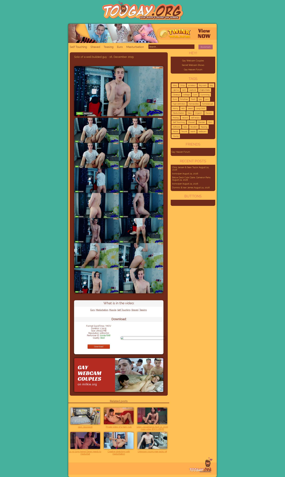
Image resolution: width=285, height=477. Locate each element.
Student (193, 127)
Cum (195, 94)
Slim (210, 122)
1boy (175, 85)
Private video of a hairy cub (119, 427)
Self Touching (78, 46)
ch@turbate (204, 90)
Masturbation (135, 46)
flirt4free (184, 99)
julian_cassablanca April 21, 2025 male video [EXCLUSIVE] (152, 428)
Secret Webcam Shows (193, 65)
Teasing (108, 46)
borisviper (177, 173)
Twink (175, 131)
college (186, 94)
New (190, 113)
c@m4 (176, 90)
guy (207, 99)
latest (190, 108)
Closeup (176, 94)
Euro (120, 46)
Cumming (205, 94)
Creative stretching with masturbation (119, 452)
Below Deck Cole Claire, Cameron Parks (191, 177)
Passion (209, 113)
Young (176, 136)
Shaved (95, 46)
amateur (192, 85)
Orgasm (198, 113)
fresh (193, 99)
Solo (185, 127)
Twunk (184, 131)
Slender (201, 122)
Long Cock (200, 108)
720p (182, 85)
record (185, 118)
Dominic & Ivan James (182, 187)
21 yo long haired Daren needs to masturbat (85, 452)
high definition (179, 104)
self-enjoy (195, 118)
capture (192, 90)
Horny (175, 108)
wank (192, 131)
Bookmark (205, 47)
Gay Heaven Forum (193, 69)
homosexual (207, 104)
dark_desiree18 (85, 427)
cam (184, 90)
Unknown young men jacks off (152, 451)
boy (211, 85)
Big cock (202, 85)
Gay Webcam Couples (193, 60)
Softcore (176, 127)
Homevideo (194, 104)
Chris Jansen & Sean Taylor (185, 167)
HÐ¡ (183, 108)
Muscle (112, 310)
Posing (176, 118)
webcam (202, 131)
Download (98, 346)
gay (200, 99)
